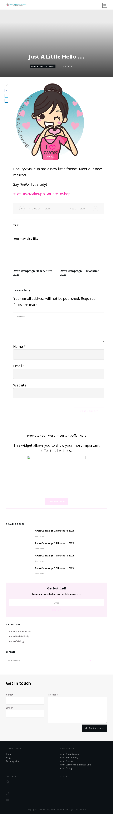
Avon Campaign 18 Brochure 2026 (54, 555)
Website (19, 385)
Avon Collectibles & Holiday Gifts (75, 764)
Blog (8, 757)
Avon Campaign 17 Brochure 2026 (54, 568)
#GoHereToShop (56, 193)
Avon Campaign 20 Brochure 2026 (35, 261)
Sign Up (56, 610)
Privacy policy (12, 761)
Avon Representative (43, 66)
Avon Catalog (16, 641)
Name (19, 346)
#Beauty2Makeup (27, 193)
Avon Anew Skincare (20, 631)
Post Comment (89, 411)
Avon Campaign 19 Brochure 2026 (82, 261)
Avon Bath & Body (19, 636)
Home (9, 754)
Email (19, 365)
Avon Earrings (66, 768)
